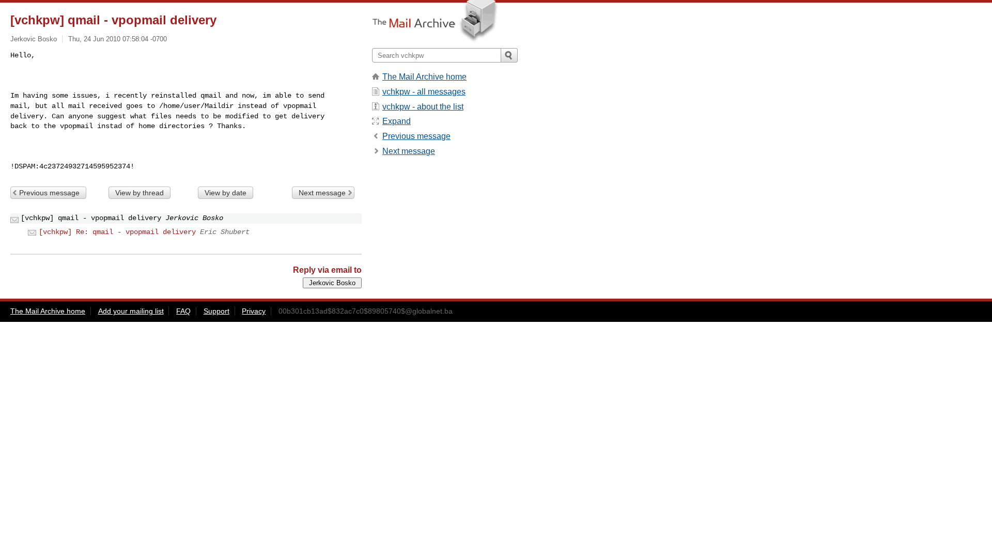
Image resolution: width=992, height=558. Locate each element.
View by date (225, 193)
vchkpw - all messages (424, 91)
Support (216, 311)
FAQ (183, 311)
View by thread (139, 193)
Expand (396, 121)
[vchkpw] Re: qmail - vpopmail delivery (117, 232)
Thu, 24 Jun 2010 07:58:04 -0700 (117, 39)
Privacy (254, 311)
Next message (322, 193)
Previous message (49, 193)
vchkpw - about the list (422, 106)
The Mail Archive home (424, 76)
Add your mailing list (131, 311)
